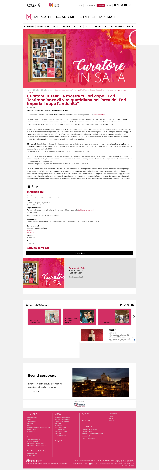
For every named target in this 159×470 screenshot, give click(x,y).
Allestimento (31, 421)
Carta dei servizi (33, 429)
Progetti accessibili (88, 438)
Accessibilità (59, 433)
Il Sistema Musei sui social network (71, 320)
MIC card (58, 423)
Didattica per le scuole (90, 429)
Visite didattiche (60, 427)
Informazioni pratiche (62, 417)
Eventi (88, 26)
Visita (130, 26)
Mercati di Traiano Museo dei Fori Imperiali (74, 17)
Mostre (78, 26)
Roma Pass (58, 425)
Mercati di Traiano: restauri (36, 445)
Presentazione (32, 417)
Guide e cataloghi (61, 431)
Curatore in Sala (99, 115)
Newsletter (31, 431)
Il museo (29, 26)
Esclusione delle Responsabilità (107, 463)
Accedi (108, 5)
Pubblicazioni (32, 453)
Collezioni (43, 26)
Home (29, 90)
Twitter (30, 230)
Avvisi (111, 418)
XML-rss (131, 465)
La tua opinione (60, 435)
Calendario (117, 26)
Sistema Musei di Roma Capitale (38, 427)
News (111, 416)
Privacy (93, 463)
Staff (29, 425)
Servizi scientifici (37, 451)
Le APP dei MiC (60, 429)
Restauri (30, 423)
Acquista (101, 5)
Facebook (31, 232)
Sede (30, 437)
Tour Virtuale (105, 322)
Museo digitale (61, 26)
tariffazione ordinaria (86, 210)
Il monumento (32, 441)
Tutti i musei (88, 5)
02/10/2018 (121, 337)
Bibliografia (31, 456)
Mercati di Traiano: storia (35, 443)
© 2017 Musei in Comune (80, 463)
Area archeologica (33, 439)
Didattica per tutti (47, 90)
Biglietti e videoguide (62, 419)
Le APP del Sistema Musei (35, 321)
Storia (29, 419)
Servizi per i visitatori (62, 421)
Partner (111, 420)
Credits (120, 463)
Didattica (100, 26)
